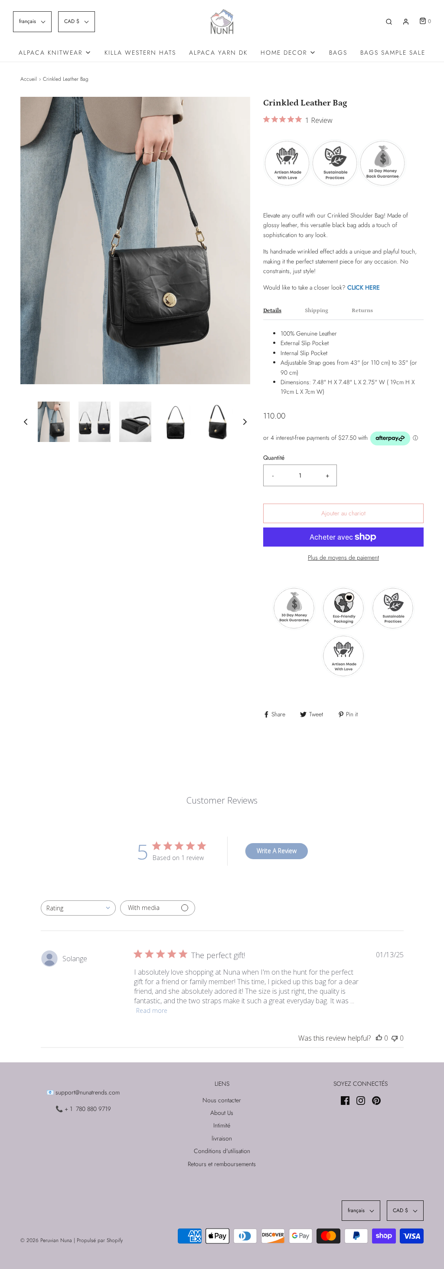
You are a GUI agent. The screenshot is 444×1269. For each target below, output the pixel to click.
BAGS (338, 52)
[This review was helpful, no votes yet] (379, 1038)
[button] (32, 21)
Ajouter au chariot (343, 513)
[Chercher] (389, 21)
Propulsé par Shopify (100, 1240)
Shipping (316, 310)
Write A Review (277, 851)
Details (272, 310)
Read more (151, 1010)
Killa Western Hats (140, 52)
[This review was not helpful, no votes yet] (395, 1038)
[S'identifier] (406, 21)
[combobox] (78, 908)
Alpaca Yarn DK (218, 52)
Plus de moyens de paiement (343, 557)
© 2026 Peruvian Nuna (46, 1240)
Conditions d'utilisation (222, 1151)
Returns (362, 310)
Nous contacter (221, 1100)
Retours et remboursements (222, 1164)
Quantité (273, 457)
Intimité (221, 1125)
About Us (221, 1112)
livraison (222, 1138)
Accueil (28, 79)
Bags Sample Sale (392, 52)
